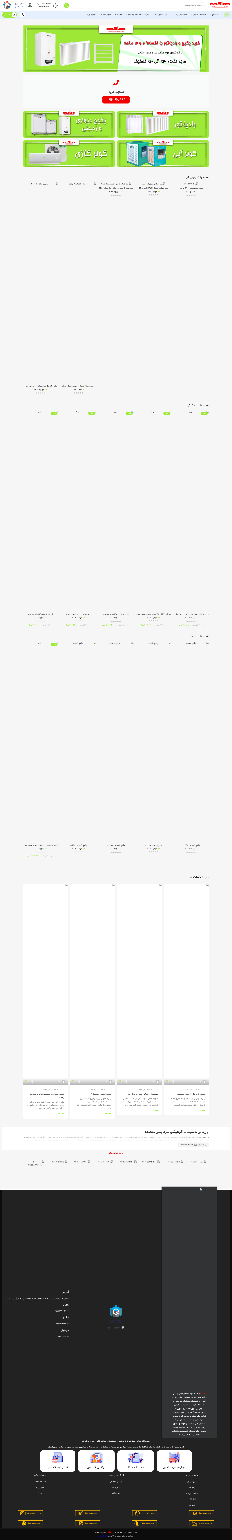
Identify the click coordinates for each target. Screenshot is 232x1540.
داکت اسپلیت (192, 1493)
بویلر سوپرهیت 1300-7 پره (191, 188)
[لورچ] (174, 1167)
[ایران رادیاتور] (58, 1167)
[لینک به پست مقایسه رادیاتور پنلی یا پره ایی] (139, 984)
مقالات (202, 1089)
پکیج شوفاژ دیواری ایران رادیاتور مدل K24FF (41, 387)
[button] (205, 49)
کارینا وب (103, 1536)
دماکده (109, 1532)
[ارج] (35, 1167)
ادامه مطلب (201, 1110)
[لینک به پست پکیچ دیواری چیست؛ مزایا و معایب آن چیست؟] (45, 984)
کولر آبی (192, 1505)
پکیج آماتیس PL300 (116, 845)
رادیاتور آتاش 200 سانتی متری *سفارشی (191, 614)
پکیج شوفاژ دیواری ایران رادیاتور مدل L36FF (78, 387)
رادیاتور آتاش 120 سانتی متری (40, 614)
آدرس (65, 1292)
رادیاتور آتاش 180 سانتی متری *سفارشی (153, 614)
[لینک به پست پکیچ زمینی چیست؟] (92, 984)
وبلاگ (40, 1493)
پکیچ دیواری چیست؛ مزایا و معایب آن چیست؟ (45, 1095)
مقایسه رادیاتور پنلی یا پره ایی (143, 1094)
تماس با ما (40, 1487)
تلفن (66, 1305)
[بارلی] (81, 1167)
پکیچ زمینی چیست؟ (101, 1094)
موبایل (65, 1330)
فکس (65, 1317)
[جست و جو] (66, 5)
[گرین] (150, 1167)
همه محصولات (40, 1481)
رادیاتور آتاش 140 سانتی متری (78, 614)
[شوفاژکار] (127, 1167)
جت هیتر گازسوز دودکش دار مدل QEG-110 (116, 189)
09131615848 (45, 6)
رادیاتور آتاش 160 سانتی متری (116, 614)
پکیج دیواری (191, 1481)
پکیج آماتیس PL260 (78, 845)
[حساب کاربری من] (22, 14)
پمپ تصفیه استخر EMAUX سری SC (153, 188)
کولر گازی (192, 1499)
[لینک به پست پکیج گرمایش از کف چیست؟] (186, 984)
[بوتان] (104, 1167)
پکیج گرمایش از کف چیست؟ (191, 1094)
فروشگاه (116, 1493)
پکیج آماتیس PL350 (153, 845)
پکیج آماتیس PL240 (191, 845)
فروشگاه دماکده (142, 1441)
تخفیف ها (116, 1487)
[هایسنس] (197, 1167)
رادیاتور (192, 1487)
